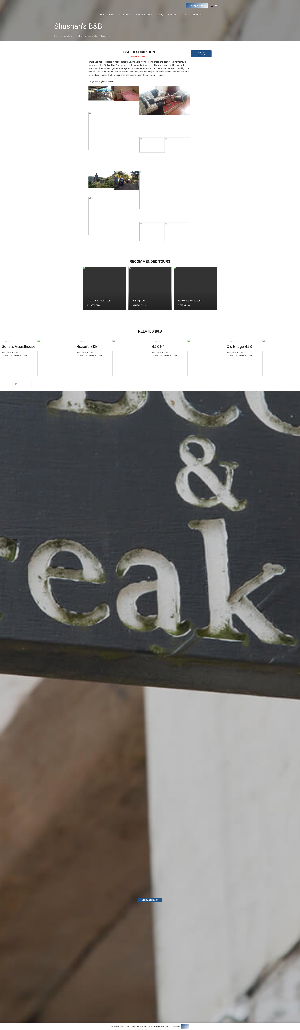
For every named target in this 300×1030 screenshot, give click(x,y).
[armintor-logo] (91, 6)
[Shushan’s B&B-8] (152, 235)
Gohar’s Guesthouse (18, 346)
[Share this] (9, 384)
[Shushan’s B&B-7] (113, 222)
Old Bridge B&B (239, 346)
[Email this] (3, 384)
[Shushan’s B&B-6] (164, 196)
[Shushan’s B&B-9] (177, 235)
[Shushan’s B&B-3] (177, 154)
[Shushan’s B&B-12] (113, 137)
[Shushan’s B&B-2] (152, 150)
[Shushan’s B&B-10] (126, 99)
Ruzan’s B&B (87, 346)
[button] (180, 6)
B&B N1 (158, 346)
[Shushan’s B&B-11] (164, 111)
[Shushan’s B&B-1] (101, 99)
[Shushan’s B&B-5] (126, 184)
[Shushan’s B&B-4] (101, 184)
